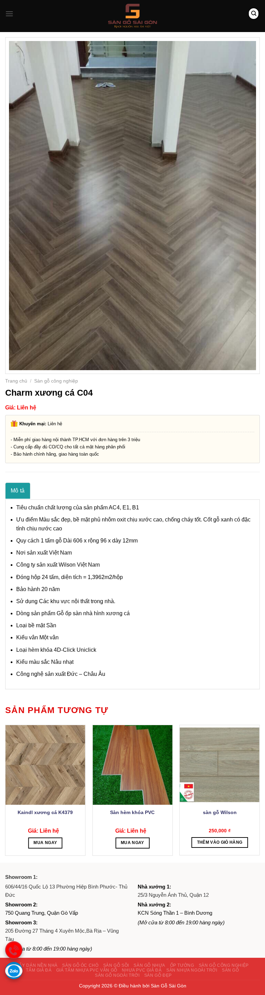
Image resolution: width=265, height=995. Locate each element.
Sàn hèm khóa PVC (132, 812)
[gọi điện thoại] (13, 949)
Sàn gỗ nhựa (149, 965)
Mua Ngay (45, 843)
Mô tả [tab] (18, 491)
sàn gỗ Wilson (220, 812)
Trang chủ (16, 381)
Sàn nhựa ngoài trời (191, 970)
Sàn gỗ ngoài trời (117, 975)
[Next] (259, 793)
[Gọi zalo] (13, 970)
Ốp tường (182, 965)
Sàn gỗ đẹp (158, 975)
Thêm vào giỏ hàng (220, 842)
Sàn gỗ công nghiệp (56, 381)
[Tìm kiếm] (253, 14)
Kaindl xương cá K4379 (45, 812)
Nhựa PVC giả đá (141, 970)
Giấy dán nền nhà (36, 965)
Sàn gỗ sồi (116, 965)
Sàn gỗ (230, 970)
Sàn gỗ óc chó (80, 965)
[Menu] (9, 13)
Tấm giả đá (38, 970)
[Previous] (5, 793)
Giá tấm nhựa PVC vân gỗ (86, 970)
